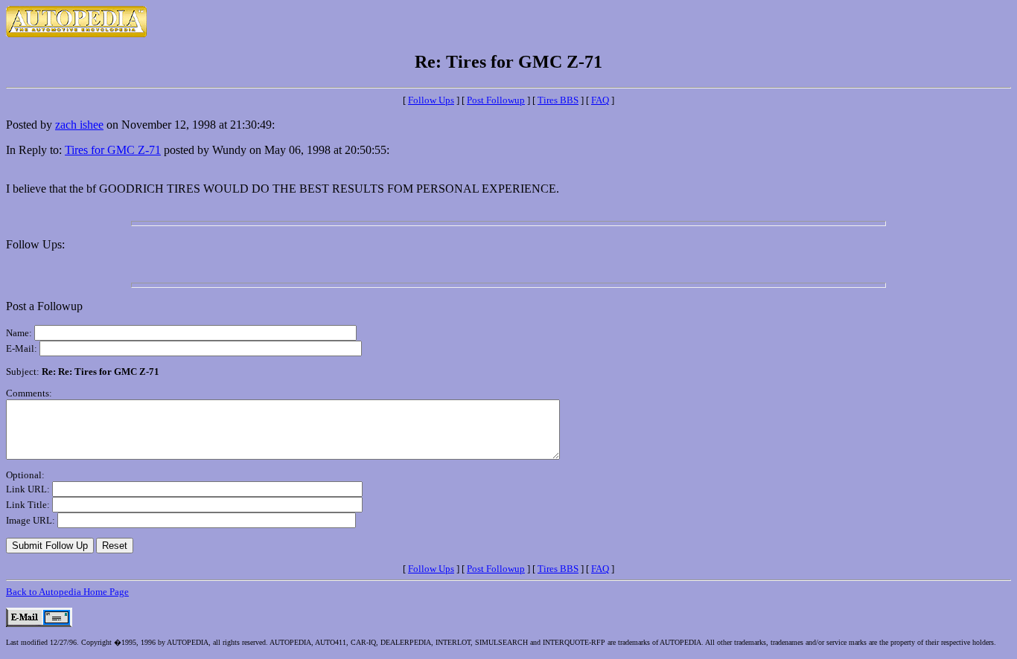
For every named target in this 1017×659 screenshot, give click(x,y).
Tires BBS (558, 100)
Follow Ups (431, 100)
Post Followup (496, 100)
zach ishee (79, 124)
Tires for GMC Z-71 (113, 150)
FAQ (600, 100)
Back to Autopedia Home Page (67, 591)
